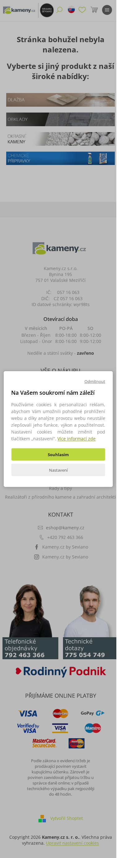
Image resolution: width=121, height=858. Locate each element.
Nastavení (58, 470)
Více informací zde (76, 439)
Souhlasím (58, 454)
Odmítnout (94, 381)
